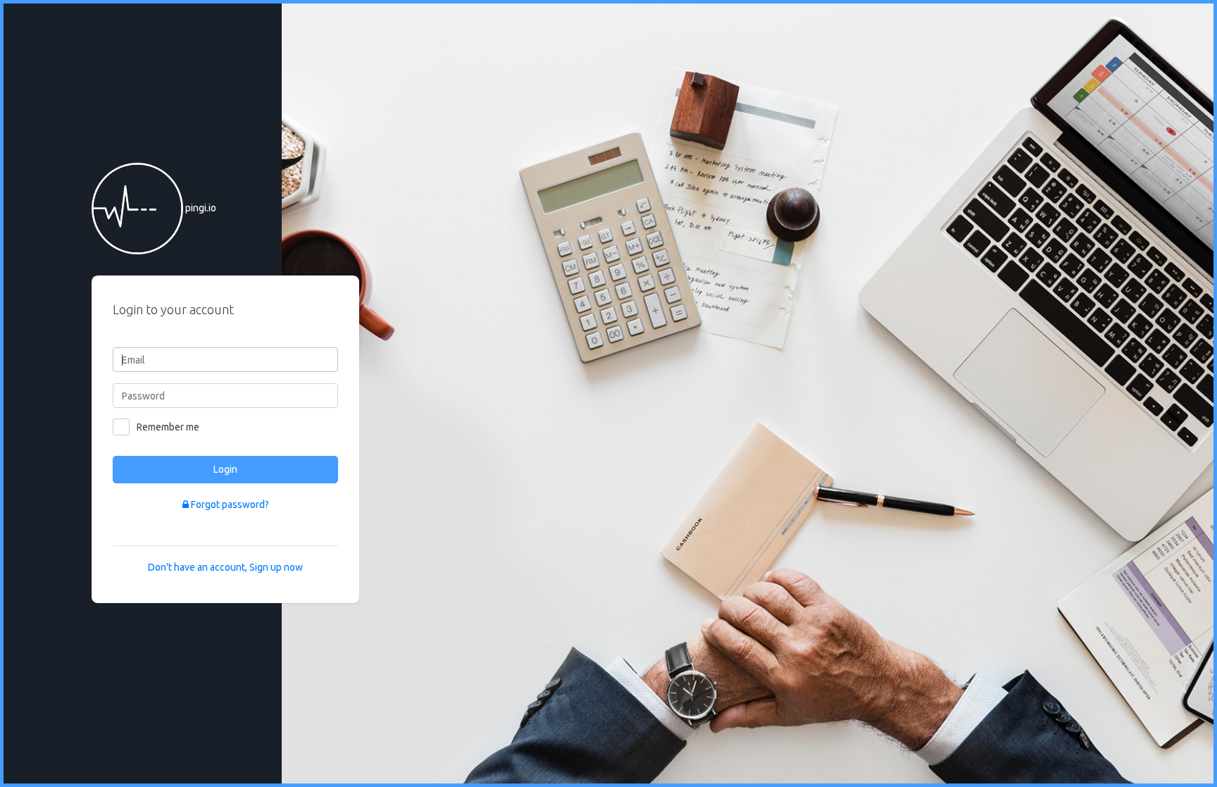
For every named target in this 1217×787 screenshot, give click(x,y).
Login (225, 469)
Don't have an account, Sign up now (225, 567)
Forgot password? (229, 504)
